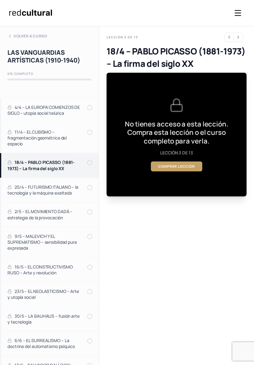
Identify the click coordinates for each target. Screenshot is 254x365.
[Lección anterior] (229, 37)
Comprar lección (176, 166)
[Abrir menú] (238, 13)
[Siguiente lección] (238, 37)
